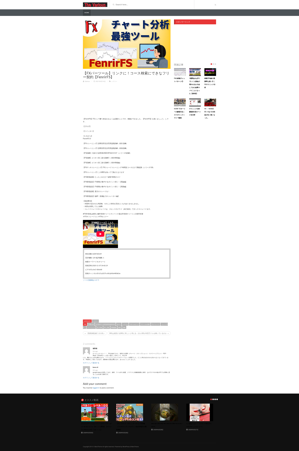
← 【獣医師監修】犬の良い (95, 333)
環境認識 (113, 327)
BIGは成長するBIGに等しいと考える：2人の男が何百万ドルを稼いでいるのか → (139, 333)
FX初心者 (91, 324)
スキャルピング (134, 324)
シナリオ (125, 324)
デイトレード (155, 324)
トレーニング (91, 327)
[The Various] (95, 4)
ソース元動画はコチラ (91, 280)
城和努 (95, 348)
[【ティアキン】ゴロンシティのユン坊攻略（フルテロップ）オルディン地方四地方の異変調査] (132, 412)
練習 (119, 327)
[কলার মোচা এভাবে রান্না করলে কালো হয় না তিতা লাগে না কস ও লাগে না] (167, 412)
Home (87, 12)
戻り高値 (99, 327)
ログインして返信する (91, 363)
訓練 (124, 327)
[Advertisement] (127, 101)
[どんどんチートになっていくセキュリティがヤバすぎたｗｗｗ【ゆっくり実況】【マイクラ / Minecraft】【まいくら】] (97, 412)
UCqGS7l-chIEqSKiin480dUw (105, 324)
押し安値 (106, 327)
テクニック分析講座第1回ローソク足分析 (195, 112)
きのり (119, 324)
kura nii (95, 367)
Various (87, 81)
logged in (96, 388)
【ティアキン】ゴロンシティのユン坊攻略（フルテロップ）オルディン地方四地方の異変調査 (131, 427)
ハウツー (114, 81)
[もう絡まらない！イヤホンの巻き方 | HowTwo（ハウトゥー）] (202, 412)
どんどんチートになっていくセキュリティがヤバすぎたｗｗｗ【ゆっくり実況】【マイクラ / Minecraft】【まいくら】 (96, 427)
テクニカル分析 (145, 324)
